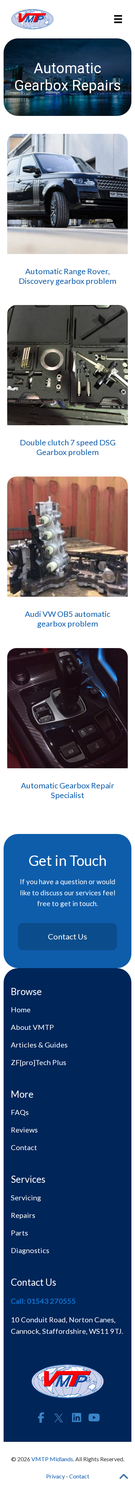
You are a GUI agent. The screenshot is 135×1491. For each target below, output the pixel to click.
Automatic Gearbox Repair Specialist (67, 790)
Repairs (23, 1215)
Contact (24, 1147)
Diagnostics (30, 1250)
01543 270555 (51, 1301)
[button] (41, 1418)
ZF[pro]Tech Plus (38, 1062)
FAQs (20, 1112)
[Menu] (118, 19)
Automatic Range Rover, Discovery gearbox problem (67, 275)
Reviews (24, 1129)
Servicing (26, 1197)
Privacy (55, 1476)
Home (21, 1009)
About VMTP (32, 1027)
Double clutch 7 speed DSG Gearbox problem (68, 446)
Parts (19, 1232)
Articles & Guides (39, 1044)
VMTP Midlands (52, 1458)
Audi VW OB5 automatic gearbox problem (67, 618)
